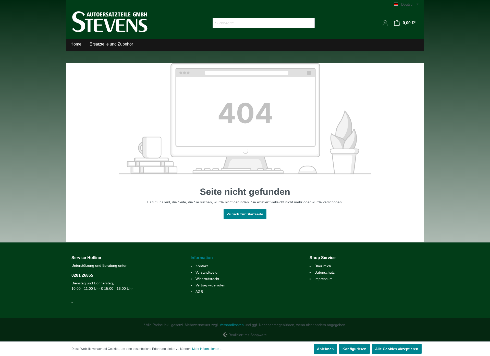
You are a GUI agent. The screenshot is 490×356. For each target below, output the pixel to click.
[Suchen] (309, 23)
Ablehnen (325, 349)
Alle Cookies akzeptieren (396, 349)
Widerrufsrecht (207, 279)
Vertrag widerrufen (210, 285)
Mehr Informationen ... (207, 349)
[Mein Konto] (385, 23)
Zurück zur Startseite (245, 214)
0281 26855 (82, 275)
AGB (199, 292)
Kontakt (201, 266)
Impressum (323, 279)
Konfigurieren (354, 349)
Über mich (322, 266)
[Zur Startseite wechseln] (109, 22)
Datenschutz (324, 272)
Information (202, 257)
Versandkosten (207, 272)
